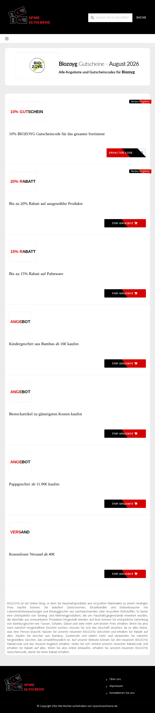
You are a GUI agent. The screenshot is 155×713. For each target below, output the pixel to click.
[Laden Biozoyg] (37, 65)
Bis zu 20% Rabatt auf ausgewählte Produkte (46, 203)
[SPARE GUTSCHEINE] (28, 17)
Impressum (116, 686)
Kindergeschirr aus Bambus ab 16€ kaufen (44, 344)
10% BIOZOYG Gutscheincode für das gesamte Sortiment (57, 134)
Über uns (115, 679)
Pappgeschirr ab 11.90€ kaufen (34, 484)
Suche (141, 17)
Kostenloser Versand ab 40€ (32, 554)
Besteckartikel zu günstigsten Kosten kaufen (45, 414)
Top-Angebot (123, 223)
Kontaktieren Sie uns (122, 693)
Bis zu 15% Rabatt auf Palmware (36, 273)
